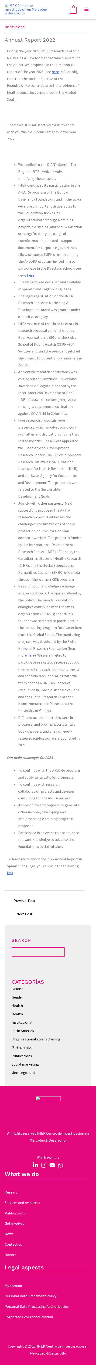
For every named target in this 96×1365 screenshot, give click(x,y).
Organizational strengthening (36, 1039)
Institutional (15, 26)
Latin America (23, 1030)
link (10, 872)
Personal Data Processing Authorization (37, 1306)
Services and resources (22, 1202)
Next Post (25, 914)
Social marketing (25, 1064)
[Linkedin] (35, 1165)
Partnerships (22, 1047)
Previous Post (25, 900)
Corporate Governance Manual (29, 1317)
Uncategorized (23, 1072)
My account (14, 1285)
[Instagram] (44, 1165)
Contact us (13, 1244)
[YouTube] (52, 1165)
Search (21, 940)
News (9, 1233)
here (55, 71)
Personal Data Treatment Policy (30, 1296)
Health (17, 1005)
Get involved (14, 1223)
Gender (17, 988)
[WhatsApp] (60, 1165)
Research (12, 1192)
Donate (11, 1254)
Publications (22, 1055)
